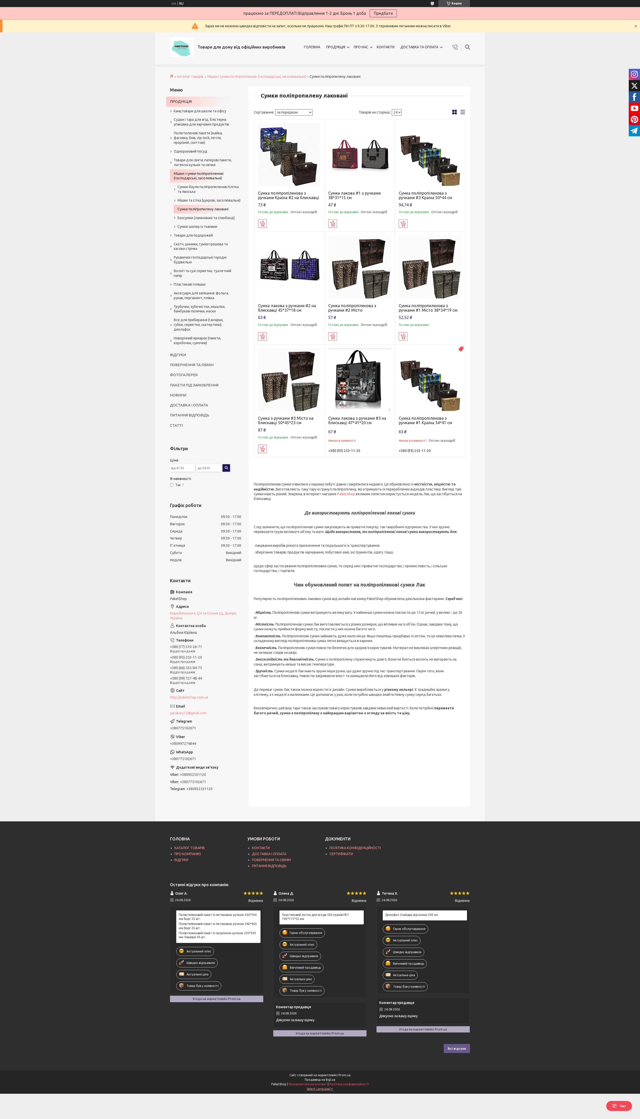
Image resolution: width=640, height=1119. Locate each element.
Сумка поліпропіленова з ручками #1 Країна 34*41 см (425, 420)
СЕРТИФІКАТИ (341, 854)
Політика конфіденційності (349, 1084)
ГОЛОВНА (312, 47)
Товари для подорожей (193, 235)
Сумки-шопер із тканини (197, 227)
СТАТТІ (176, 425)
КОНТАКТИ (385, 47)
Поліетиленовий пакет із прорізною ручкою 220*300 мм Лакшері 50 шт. (217, 935)
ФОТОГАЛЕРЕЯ (184, 375)
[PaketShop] (182, 47)
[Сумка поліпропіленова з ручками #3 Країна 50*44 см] (430, 154)
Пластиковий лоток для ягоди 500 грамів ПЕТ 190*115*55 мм (315, 916)
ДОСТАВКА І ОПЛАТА (189, 405)
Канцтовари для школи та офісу (200, 111)
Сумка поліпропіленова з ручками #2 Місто (352, 307)
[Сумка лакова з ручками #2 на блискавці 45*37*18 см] (289, 267)
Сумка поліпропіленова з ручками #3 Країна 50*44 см (425, 195)
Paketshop (346, 494)
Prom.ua (344, 1075)
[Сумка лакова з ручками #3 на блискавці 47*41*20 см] (359, 380)
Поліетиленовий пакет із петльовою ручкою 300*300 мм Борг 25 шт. (218, 916)
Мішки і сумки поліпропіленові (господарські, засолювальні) (256, 77)
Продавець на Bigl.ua (320, 1079)
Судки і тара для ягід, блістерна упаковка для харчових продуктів (201, 122)
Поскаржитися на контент (307, 1084)
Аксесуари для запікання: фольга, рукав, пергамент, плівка (201, 295)
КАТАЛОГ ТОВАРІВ (189, 848)
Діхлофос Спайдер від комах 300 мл (411, 914)
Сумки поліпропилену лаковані (203, 209)
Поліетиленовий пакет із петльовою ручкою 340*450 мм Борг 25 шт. (218, 925)
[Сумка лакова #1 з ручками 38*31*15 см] (359, 154)
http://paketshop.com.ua (189, 697)
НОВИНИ (178, 395)
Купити (262, 223)
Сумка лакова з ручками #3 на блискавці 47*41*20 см (357, 420)
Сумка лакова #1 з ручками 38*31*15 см (354, 195)
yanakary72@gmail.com (188, 713)
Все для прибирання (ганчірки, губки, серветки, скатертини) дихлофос (198, 324)
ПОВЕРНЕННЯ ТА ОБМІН (192, 365)
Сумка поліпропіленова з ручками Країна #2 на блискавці (288, 195)
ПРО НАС (361, 47)
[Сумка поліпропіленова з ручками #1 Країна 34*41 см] (430, 380)
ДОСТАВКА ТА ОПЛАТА (419, 47)
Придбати (383, 13)
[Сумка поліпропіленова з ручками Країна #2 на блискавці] (289, 154)
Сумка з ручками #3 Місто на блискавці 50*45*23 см (286, 420)
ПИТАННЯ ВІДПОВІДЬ (189, 415)
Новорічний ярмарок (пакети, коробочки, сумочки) (197, 340)
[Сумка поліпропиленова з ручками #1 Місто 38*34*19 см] (430, 267)
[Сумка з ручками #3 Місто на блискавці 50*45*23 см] (289, 380)
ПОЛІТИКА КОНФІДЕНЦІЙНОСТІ (355, 848)
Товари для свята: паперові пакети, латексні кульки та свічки (203, 162)
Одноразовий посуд (190, 151)
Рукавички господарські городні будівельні (200, 259)
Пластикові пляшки (190, 284)
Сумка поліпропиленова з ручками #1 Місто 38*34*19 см (428, 307)
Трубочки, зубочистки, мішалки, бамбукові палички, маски (199, 309)
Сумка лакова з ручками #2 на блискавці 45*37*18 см (287, 307)
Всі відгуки (457, 1048)
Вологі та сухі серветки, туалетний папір (202, 273)
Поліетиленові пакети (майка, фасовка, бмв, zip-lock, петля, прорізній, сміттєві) (198, 138)
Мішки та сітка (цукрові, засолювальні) (209, 200)
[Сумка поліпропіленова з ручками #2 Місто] (359, 267)
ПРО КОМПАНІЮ (187, 854)
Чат (623, 1106)
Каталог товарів (190, 77)
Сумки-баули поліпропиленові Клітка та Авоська (208, 189)
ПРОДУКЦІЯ (335, 47)
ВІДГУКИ (178, 355)
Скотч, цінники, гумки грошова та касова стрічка (201, 246)
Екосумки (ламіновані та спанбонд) (206, 218)
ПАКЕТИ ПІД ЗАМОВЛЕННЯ (194, 385)
